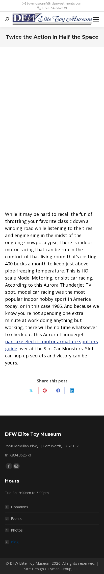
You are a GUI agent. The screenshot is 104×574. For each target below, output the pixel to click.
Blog (14, 541)
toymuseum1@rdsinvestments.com (55, 3)
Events (16, 518)
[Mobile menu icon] (96, 19)
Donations (19, 506)
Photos (17, 530)
